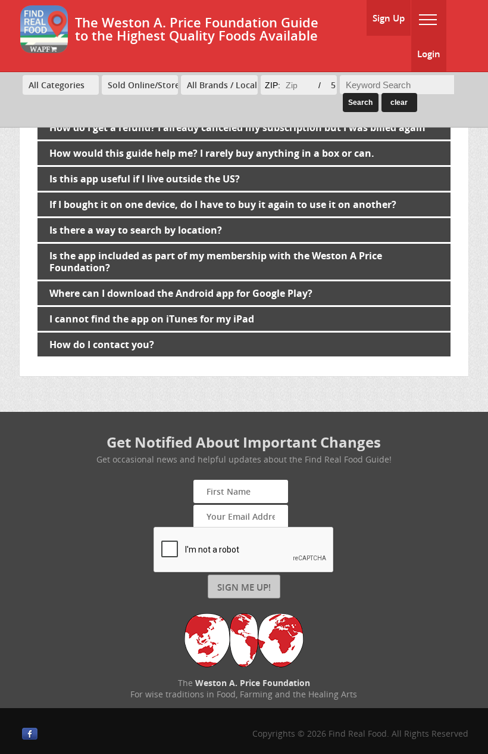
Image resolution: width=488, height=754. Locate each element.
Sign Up (389, 18)
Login (428, 54)
